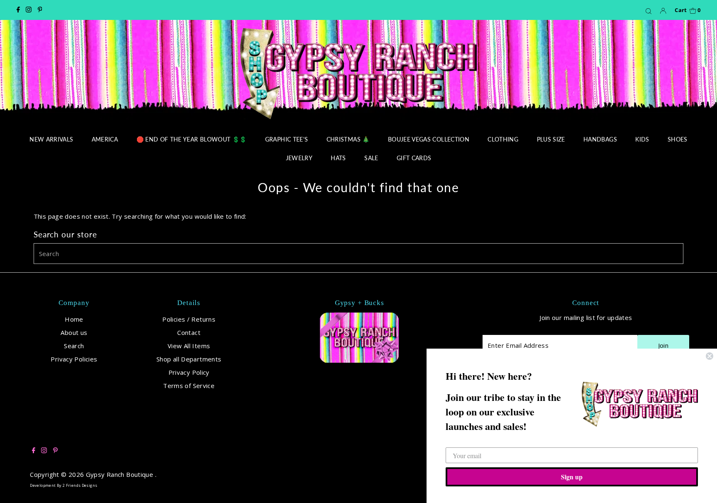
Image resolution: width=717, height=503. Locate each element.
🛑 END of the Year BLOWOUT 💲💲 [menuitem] (192, 139)
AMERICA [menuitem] (105, 139)
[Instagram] (29, 10)
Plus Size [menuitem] (551, 139)
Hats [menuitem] (338, 157)
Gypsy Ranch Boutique (120, 474)
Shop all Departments (189, 359)
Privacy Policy (189, 372)
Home (74, 319)
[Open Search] (648, 11)
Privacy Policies (74, 359)
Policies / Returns (188, 319)
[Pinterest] (40, 10)
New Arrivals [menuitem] (51, 139)
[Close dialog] (709, 356)
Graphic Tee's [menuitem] (286, 139)
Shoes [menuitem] (678, 139)
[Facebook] (18, 10)
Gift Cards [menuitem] (414, 157)
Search (74, 346)
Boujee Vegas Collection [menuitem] (428, 139)
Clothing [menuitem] (503, 139)
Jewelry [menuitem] (299, 157)
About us (74, 332)
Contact (188, 332)
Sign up (572, 476)
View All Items (189, 346)
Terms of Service (189, 385)
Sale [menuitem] (371, 157)
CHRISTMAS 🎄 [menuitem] (348, 139)
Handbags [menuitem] (600, 139)
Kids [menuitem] (642, 139)
